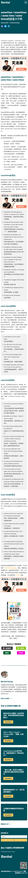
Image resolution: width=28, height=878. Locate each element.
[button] (25, 2)
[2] (14, 70)
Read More (8, 722)
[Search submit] (14, 840)
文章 (18, 575)
